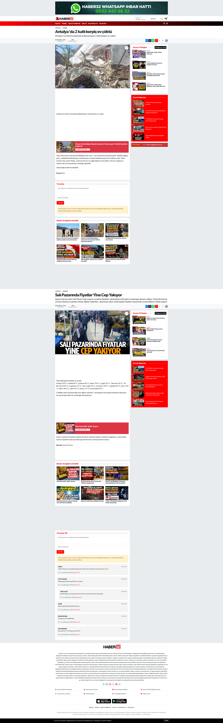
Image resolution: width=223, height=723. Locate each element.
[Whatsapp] (119, 684)
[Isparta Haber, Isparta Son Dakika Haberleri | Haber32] (64, 18)
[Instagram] (113, 684)
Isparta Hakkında (74, 23)
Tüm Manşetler (90, 693)
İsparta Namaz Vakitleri (121, 689)
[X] (106, 684)
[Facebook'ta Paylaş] (146, 40)
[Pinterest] (110, 684)
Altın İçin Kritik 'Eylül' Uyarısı (66, 481)
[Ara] (164, 23)
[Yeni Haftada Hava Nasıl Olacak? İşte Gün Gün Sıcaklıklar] (68, 493)
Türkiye (64, 23)
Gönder (60, 203)
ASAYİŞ (65, 28)
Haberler (58, 28)
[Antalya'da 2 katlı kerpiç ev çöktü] (92, 66)
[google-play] (119, 701)
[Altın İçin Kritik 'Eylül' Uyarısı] (68, 473)
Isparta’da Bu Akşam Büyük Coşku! (92, 501)
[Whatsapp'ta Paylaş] (153, 40)
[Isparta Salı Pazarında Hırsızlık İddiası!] (116, 251)
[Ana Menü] (167, 23)
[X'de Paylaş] (149, 40)
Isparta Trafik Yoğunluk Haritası (151, 689)
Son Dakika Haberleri (120, 693)
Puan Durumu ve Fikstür (63, 693)
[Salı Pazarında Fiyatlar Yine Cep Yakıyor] (92, 332)
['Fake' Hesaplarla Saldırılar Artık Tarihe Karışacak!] (116, 493)
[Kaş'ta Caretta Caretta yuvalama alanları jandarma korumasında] (68, 230)
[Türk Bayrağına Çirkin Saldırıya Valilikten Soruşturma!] (68, 251)
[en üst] (111, 8)
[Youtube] (116, 684)
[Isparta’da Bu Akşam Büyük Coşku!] (92, 493)
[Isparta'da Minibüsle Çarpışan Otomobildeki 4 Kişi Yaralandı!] (116, 473)
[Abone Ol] (166, 40)
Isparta (57, 23)
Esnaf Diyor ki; (93, 23)
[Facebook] (103, 684)
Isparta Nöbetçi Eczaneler (64, 689)
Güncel (84, 23)
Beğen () (68, 572)
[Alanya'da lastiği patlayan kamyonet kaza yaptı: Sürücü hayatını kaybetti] (92, 230)
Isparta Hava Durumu (92, 689)
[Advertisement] (92, 128)
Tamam (166, 720)
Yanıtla (61, 572)
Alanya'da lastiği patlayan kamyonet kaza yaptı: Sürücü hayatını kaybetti (90, 239)
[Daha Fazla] (156, 40)
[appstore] (103, 701)
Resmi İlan (102, 23)
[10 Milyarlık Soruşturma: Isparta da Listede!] (116, 230)
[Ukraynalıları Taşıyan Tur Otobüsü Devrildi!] (92, 251)
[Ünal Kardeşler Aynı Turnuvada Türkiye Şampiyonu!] (92, 473)
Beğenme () (76, 572)
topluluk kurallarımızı (72, 208)
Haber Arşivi (146, 693)
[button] (164, 145)
